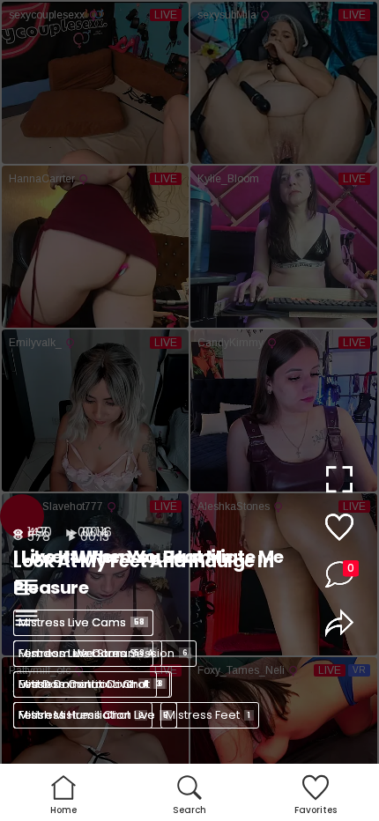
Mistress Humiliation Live (93, 714)
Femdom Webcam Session (103, 653)
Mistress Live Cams (82, 622)
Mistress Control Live (83, 684)
